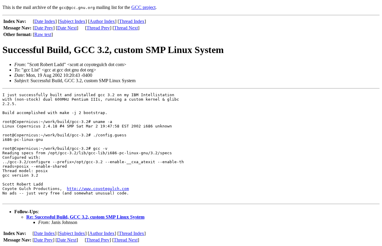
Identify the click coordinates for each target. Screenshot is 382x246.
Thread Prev (98, 27)
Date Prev (43, 27)
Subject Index (72, 21)
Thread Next (126, 27)
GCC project (143, 7)
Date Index (44, 21)
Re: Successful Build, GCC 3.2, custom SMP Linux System (85, 216)
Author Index (102, 21)
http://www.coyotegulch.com (98, 188)
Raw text (42, 34)
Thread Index (131, 21)
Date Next (67, 27)
